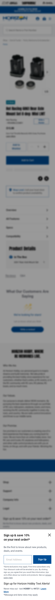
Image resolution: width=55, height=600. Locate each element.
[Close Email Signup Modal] (49, 535)
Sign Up (42, 559)
